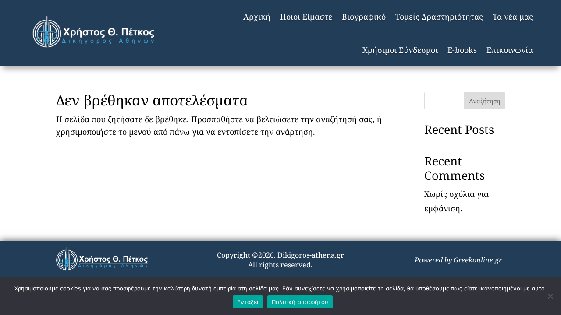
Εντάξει (248, 301)
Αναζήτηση (484, 101)
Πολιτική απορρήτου (300, 301)
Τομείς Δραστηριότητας (439, 16)
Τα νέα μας (513, 16)
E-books (462, 50)
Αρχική (256, 16)
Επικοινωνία (509, 50)
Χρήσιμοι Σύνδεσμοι (400, 50)
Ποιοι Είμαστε (306, 16)
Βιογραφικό (364, 16)
